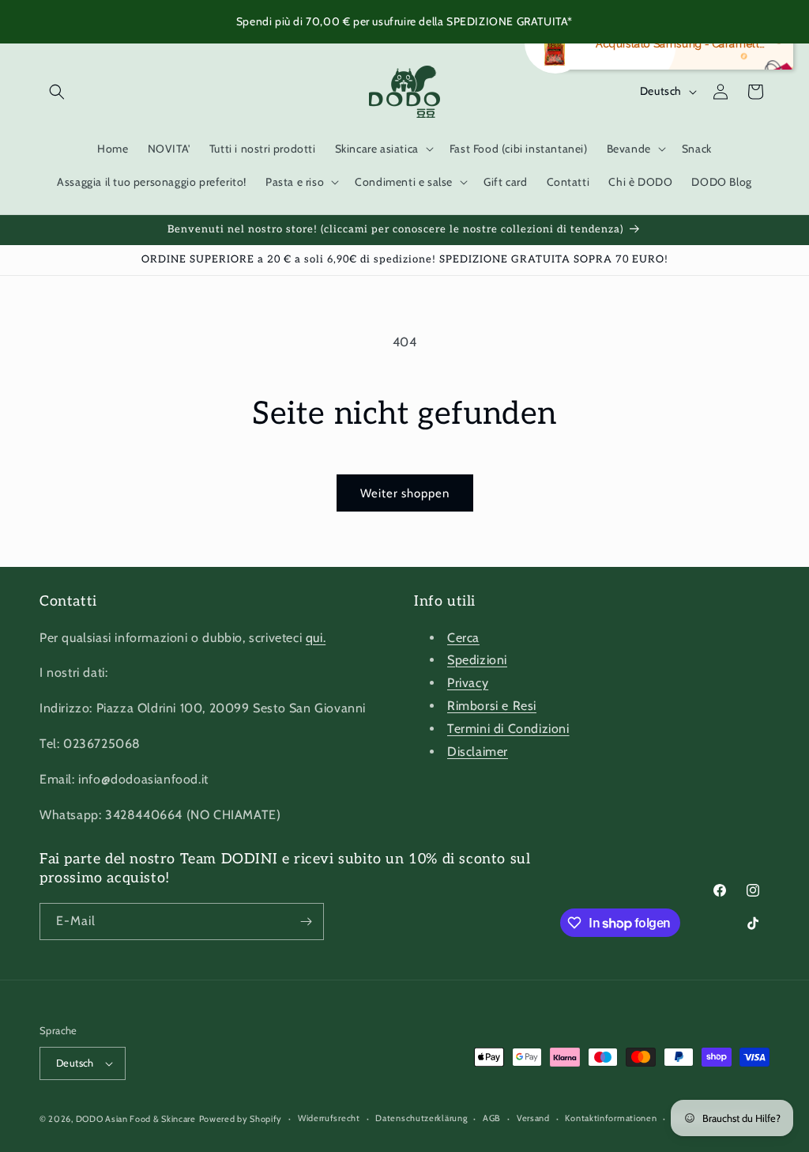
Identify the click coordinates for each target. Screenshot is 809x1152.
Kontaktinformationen (611, 1118)
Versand (533, 1118)
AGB (492, 1118)
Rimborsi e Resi (491, 705)
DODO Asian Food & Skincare (136, 1118)
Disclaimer (477, 751)
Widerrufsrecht (329, 1118)
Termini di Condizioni (508, 728)
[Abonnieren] (305, 921)
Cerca (463, 637)
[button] (57, 91)
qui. (315, 637)
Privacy (467, 682)
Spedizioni (477, 659)
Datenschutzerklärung (421, 1118)
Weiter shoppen (405, 493)
